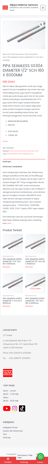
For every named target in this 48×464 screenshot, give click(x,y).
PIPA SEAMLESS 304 (26, 154)
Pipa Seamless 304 (31, 151)
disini (9, 223)
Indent (5, 141)
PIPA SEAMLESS (12, 154)
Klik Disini (9, 82)
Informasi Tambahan (12, 166)
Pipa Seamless (18, 54)
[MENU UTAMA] (42, 7)
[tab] (24, 161)
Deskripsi (7, 161)
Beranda (6, 54)
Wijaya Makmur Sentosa (24, 4)
